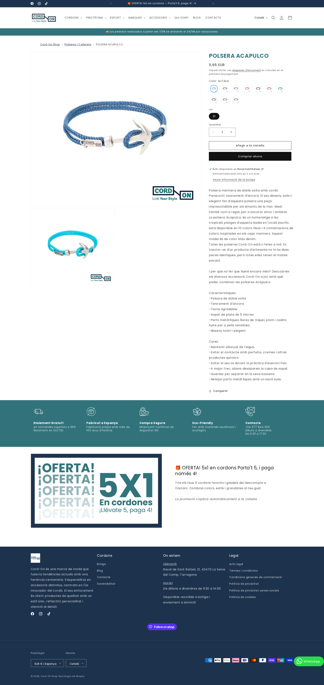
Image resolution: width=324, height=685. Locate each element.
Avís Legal (236, 564)
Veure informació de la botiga (234, 180)
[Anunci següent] (213, 3)
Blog (100, 570)
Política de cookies (242, 597)
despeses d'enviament (246, 70)
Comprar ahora (250, 156)
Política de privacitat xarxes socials (254, 590)
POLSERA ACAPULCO (109, 44)
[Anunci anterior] (111, 3)
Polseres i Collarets (77, 44)
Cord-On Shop (50, 44)
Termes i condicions (243, 570)
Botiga (101, 564)
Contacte (104, 577)
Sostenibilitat (106, 584)
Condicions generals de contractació (255, 577)
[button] (73, 18)
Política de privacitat (244, 584)
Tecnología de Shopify (71, 676)
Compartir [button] (220, 391)
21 (214, 116)
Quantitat (215, 124)
